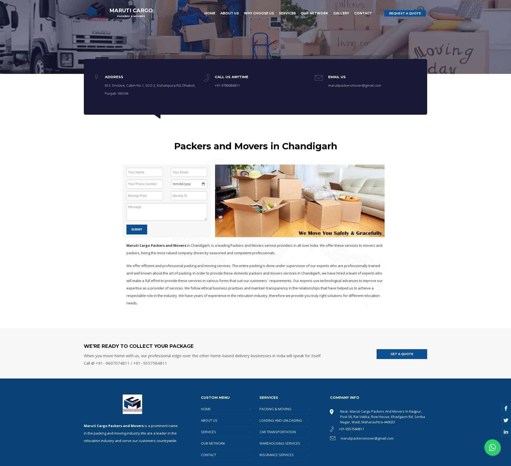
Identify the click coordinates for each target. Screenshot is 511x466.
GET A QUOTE (401, 354)
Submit (136, 229)
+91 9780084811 (227, 85)
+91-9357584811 (351, 429)
